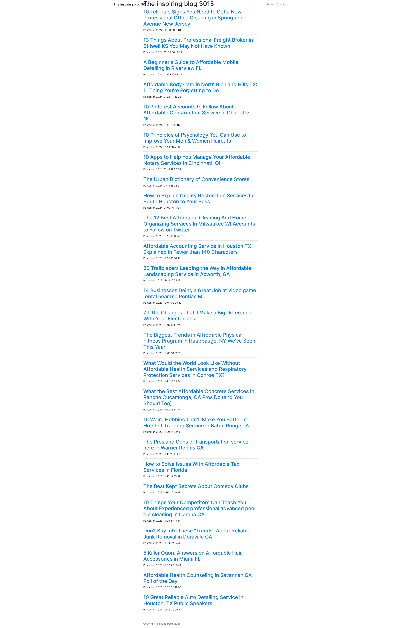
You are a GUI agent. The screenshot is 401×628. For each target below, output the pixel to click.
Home (270, 4)
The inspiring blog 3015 (131, 4)
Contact (281, 4)
